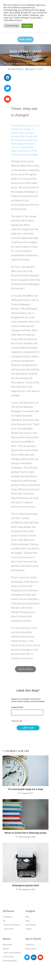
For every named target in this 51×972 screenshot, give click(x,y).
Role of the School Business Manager (31, 63)
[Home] (5, 63)
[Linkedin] (7, 77)
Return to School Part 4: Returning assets (25, 833)
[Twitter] (7, 88)
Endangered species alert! (25, 885)
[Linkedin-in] (34, 957)
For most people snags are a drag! (25, 789)
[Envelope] (7, 99)
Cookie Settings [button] (11, 25)
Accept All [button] (27, 25)
